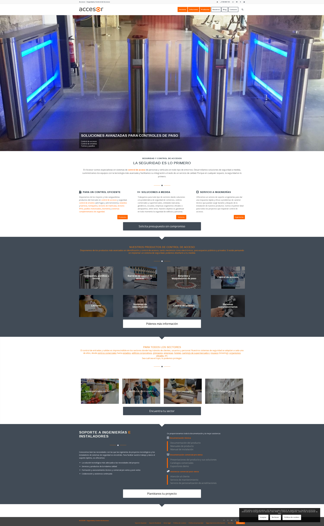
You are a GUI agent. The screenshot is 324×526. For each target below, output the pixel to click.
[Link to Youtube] (232, 520)
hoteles (177, 353)
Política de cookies (291, 517)
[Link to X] (228, 520)
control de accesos (109, 200)
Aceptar (263, 517)
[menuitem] (217, 2)
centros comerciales (107, 353)
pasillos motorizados (92, 208)
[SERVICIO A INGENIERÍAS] (197, 192)
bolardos (123, 203)
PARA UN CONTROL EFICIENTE (102, 192)
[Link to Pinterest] (235, 520)
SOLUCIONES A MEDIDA (155, 192)
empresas (168, 353)
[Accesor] (91, 9)
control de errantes (87, 203)
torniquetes (93, 206)
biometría (106, 208)
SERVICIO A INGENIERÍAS (215, 192)
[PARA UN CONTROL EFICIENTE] (80, 192)
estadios (127, 353)
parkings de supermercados (195, 353)
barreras (83, 206)
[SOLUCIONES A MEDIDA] (139, 192)
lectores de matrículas (108, 206)
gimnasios (158, 353)
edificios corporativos (142, 353)
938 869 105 (226, 2)
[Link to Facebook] (224, 520)
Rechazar (275, 517)
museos (214, 353)
